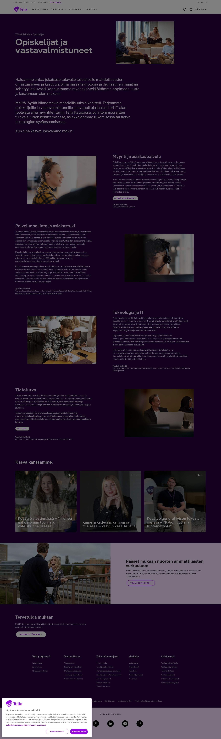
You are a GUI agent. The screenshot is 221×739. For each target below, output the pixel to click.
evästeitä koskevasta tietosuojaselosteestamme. (26, 725)
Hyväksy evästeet (78, 732)
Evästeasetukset (57, 732)
